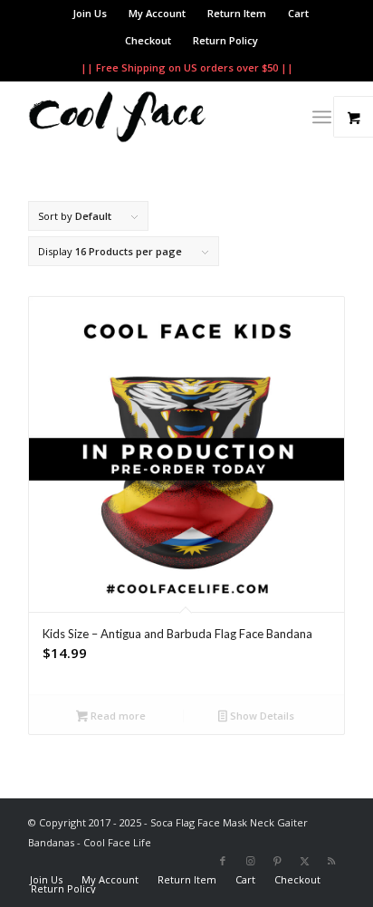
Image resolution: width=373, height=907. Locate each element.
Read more (117, 715)
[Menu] (321, 116)
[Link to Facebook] (222, 860)
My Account (157, 13)
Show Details (260, 715)
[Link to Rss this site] (331, 860)
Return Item (236, 13)
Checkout (148, 40)
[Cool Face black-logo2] (155, 117)
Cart (298, 13)
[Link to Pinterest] (277, 860)
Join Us (89, 13)
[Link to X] (304, 860)
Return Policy (225, 40)
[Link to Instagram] (249, 860)
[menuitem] (90, 13)
